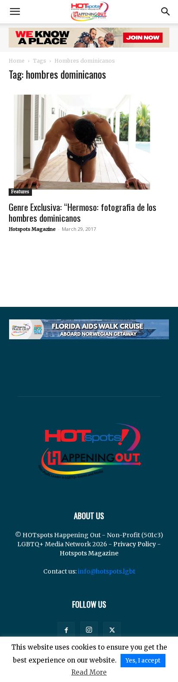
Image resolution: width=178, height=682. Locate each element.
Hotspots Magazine (32, 229)
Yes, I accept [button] (143, 660)
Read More (89, 672)
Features (20, 191)
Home (17, 60)
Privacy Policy (134, 544)
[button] (15, 11)
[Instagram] (89, 630)
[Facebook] (66, 630)
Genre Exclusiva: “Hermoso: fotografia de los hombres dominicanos (82, 212)
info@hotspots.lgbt (106, 571)
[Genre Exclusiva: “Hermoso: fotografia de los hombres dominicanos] (89, 142)
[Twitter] (112, 630)
